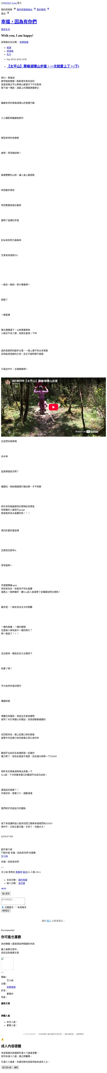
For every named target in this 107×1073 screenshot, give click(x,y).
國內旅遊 (22, 880)
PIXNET (33, 1034)
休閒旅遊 (24, 42)
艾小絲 (4, 856)
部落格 (10, 51)
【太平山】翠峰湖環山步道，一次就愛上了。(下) (43, 66)
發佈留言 (5, 911)
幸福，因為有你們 (19, 21)
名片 (9, 54)
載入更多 (5, 894)
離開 (16, 1067)
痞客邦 (19, 872)
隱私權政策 (69, 1034)
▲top (3, 888)
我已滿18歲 (6, 1067)
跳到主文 (5, 29)
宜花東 (21, 883)
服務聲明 (80, 1034)
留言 (25, 872)
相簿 (9, 48)
